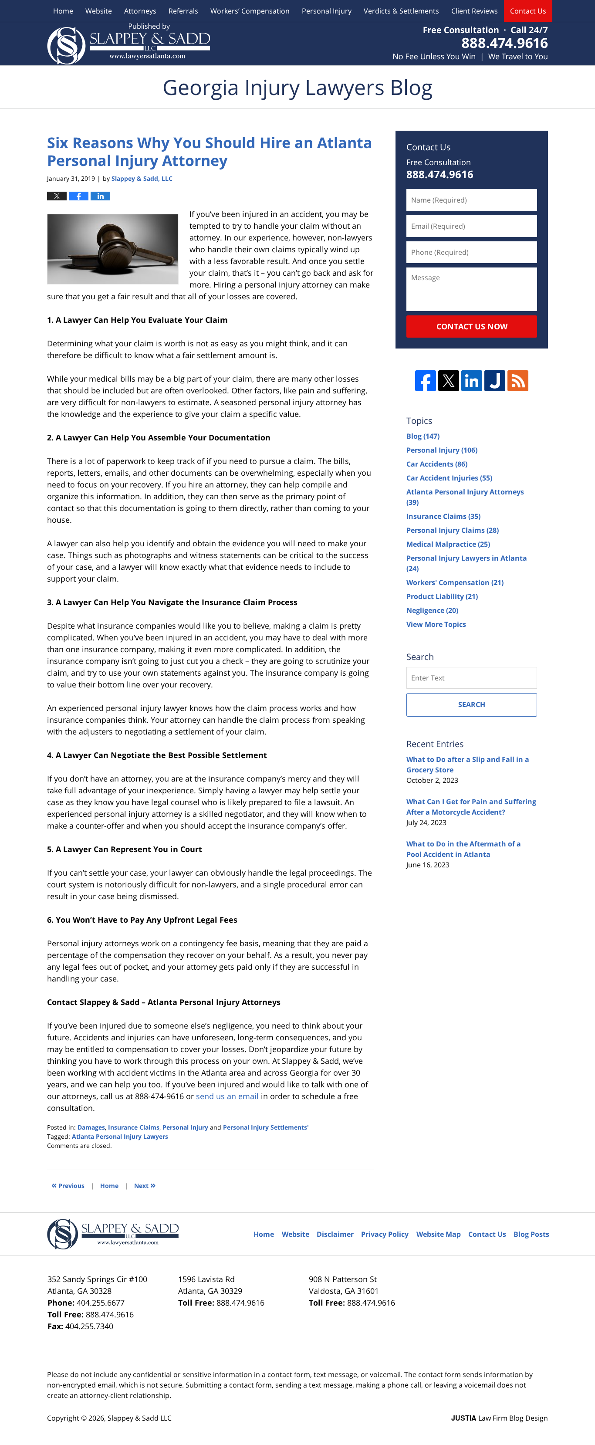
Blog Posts (531, 1234)
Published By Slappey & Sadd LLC (470, 43)
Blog (422, 436)
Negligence (432, 610)
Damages (91, 1127)
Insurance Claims (133, 1127)
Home (63, 11)
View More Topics (436, 624)
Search (471, 704)
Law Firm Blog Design (499, 1418)
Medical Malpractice (448, 544)
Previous (68, 1185)
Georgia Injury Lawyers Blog (128, 43)
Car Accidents (436, 464)
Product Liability (442, 596)
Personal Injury (327, 11)
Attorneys (140, 11)
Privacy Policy (385, 1234)
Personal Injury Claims (452, 530)
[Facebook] (425, 380)
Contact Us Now (471, 326)
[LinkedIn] (471, 380)
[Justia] (494, 380)
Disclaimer (335, 1234)
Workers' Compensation (455, 582)
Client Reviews (474, 11)
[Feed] (517, 380)
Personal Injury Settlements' (266, 1127)
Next (145, 1185)
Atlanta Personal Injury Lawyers (120, 1136)
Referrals (183, 11)
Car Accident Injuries (449, 478)
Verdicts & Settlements (401, 11)
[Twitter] (448, 380)
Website (98, 11)
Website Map (438, 1234)
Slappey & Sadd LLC (140, 1418)
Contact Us (528, 11)
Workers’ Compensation (250, 11)
